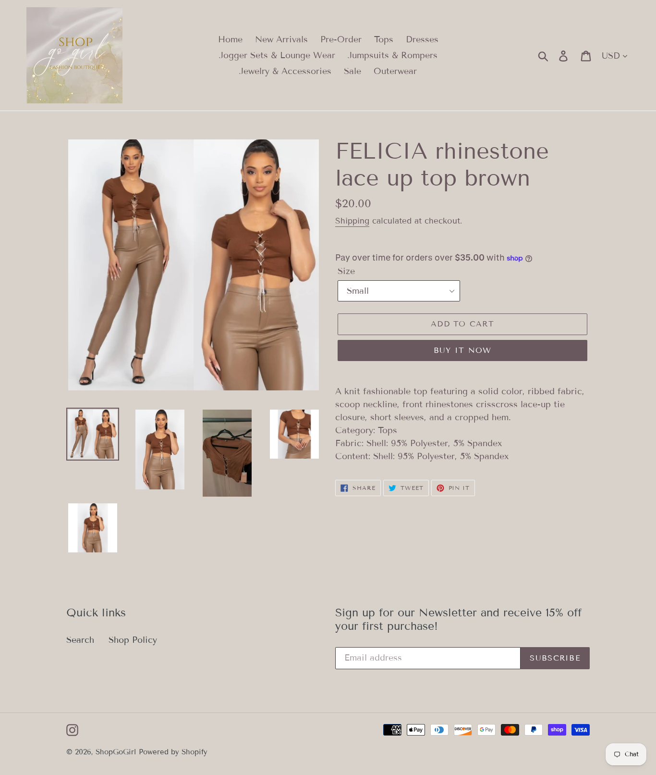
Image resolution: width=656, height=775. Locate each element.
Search (80, 640)
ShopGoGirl (116, 752)
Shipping (352, 221)
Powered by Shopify (173, 752)
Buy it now (463, 350)
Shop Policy (133, 640)
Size (346, 271)
